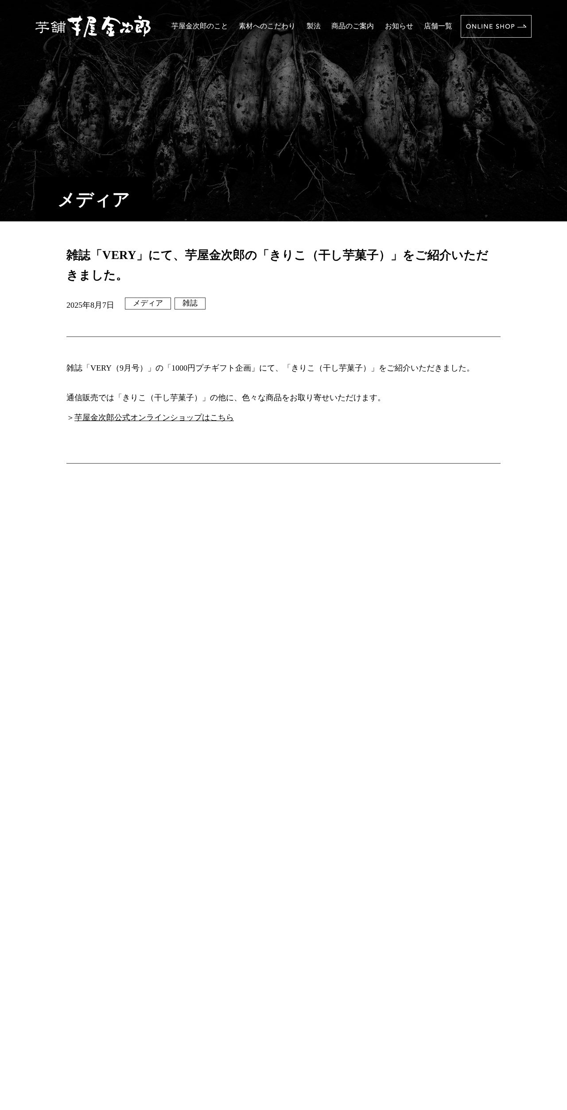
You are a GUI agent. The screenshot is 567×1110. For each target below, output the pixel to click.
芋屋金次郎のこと (199, 26)
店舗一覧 (438, 26)
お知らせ (399, 26)
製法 (314, 26)
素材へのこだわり (267, 26)
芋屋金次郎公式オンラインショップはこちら (154, 417)
